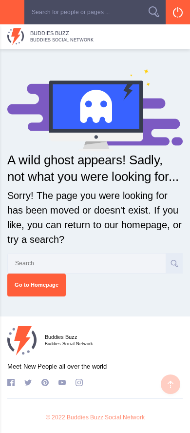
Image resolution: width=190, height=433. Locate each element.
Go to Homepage (36, 285)
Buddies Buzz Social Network (106, 417)
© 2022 (55, 417)
